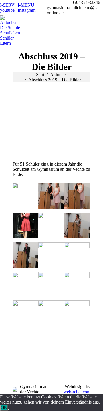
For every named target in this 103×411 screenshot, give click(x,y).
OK (4, 407)
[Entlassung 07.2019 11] (25, 255)
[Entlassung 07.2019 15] (51, 196)
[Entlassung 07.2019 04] (77, 285)
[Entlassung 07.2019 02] (51, 313)
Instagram (26, 10)
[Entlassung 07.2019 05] (51, 285)
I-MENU (26, 5)
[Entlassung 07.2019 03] (25, 313)
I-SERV (7, 5)
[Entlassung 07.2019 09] (51, 225)
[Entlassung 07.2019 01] (77, 313)
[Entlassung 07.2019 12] (51, 255)
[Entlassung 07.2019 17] (25, 196)
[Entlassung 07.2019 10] (77, 225)
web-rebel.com (77, 391)
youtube (7, 10)
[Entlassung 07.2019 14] (77, 196)
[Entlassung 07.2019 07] (77, 255)
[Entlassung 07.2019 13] (25, 225)
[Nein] (8, 409)
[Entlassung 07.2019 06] (25, 285)
